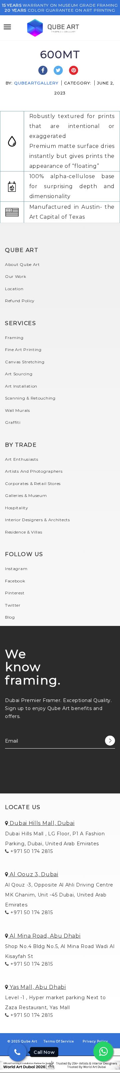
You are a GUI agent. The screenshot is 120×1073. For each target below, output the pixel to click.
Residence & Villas (23, 532)
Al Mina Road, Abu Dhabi (44, 936)
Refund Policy (20, 300)
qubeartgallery (36, 82)
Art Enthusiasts (21, 459)
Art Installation (21, 386)
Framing (14, 337)
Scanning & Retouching (30, 398)
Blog (10, 617)
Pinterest (14, 592)
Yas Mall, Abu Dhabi (37, 987)
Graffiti (13, 422)
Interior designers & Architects (37, 519)
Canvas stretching (25, 361)
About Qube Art (22, 264)
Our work (15, 276)
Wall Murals (17, 410)
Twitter (13, 605)
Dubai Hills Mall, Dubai (41, 823)
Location (14, 288)
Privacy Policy (95, 1041)
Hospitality (16, 507)
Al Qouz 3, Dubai (33, 874)
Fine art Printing (23, 349)
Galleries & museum (26, 495)
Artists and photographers (34, 471)
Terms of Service (59, 1041)
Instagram (16, 568)
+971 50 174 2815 (31, 851)
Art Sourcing (18, 373)
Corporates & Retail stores (33, 483)
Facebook (15, 580)
